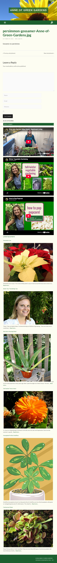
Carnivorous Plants (8, 507)
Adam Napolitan (46, 560)
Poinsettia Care (7, 240)
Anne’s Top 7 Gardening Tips (10, 288)
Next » (49, 53)
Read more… (6, 285)
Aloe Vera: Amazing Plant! (9, 331)
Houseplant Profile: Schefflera (11, 435)
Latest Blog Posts (9, 236)
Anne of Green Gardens (28, 10)
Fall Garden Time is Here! (9, 388)
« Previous (9, 53)
